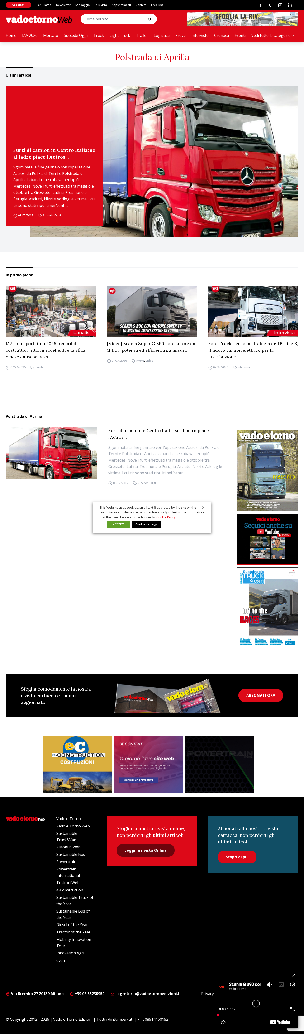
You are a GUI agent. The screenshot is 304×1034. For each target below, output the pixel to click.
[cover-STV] (267, 608)
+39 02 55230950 (89, 993)
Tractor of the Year (73, 932)
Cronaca (221, 35)
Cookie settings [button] (146, 524)
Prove (180, 35)
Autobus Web (68, 847)
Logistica (162, 35)
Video (149, 361)
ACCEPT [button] (118, 524)
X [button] (203, 507)
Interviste (200, 35)
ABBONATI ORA (260, 695)
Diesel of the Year (72, 924)
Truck (98, 35)
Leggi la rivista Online (145, 850)
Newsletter (63, 5)
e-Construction (69, 890)
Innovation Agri (70, 953)
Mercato (50, 35)
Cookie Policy (166, 517)
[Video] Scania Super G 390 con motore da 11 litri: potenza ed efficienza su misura (151, 347)
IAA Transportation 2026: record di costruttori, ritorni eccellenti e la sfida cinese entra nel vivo (45, 350)
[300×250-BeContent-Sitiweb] (148, 764)
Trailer (142, 35)
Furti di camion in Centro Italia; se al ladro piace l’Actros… (54, 153)
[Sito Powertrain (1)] (219, 764)
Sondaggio (82, 5)
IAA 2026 (30, 35)
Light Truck (119, 35)
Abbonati (18, 5)
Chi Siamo (44, 5)
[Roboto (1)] (267, 539)
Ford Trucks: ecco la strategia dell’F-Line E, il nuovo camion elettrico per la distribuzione (253, 350)
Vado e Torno (68, 818)
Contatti (141, 5)
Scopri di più (237, 857)
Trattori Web (68, 882)
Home (11, 35)
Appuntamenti (121, 5)
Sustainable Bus (70, 854)
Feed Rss (157, 5)
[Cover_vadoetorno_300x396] (267, 470)
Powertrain (66, 861)
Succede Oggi (76, 35)
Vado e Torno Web (73, 826)
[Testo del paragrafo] (242, 19)
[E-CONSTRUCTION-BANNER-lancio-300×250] (77, 764)
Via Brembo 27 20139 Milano (37, 993)
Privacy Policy (213, 993)
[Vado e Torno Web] (39, 19)
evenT (61, 960)
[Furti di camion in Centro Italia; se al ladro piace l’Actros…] (164, 161)
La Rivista (101, 5)
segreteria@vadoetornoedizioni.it (147, 993)
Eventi (240, 35)
